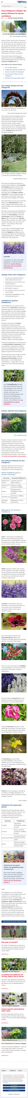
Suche (25, 7)
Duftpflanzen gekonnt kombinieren (15, 70)
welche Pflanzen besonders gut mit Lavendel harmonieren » (12, 266)
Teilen (10, 18)
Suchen (25, 5)
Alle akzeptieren (14, 1085)
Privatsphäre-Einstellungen (14, 1090)
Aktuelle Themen (22, 2)
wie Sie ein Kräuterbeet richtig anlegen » (15, 456)
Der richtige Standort (11, 67)
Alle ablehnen (14, 1087)
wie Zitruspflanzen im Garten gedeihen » (13, 402)
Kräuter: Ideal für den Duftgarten (14, 72)
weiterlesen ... (5, 954)
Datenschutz (17, 1094)
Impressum (10, 1094)
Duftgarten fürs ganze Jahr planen (15, 78)
